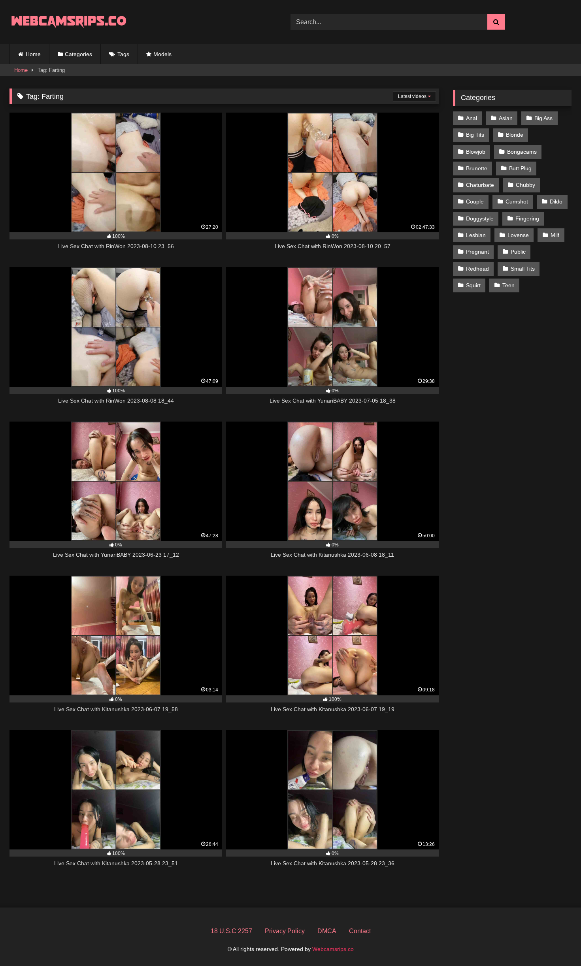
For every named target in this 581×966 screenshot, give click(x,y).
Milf (555, 235)
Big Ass (543, 118)
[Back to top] (556, 942)
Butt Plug (520, 168)
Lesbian (476, 235)
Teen (508, 285)
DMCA (326, 931)
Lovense (518, 235)
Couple (475, 201)
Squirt (473, 285)
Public (518, 252)
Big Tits (475, 135)
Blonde (514, 135)
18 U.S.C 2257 (231, 931)
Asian (506, 118)
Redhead (477, 269)
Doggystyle (480, 218)
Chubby (525, 185)
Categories (78, 54)
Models (162, 54)
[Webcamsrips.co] (68, 22)
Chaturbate (480, 185)
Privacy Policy (285, 931)
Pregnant (477, 252)
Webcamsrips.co (333, 949)
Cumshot (517, 201)
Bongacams (522, 152)
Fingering (527, 218)
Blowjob (475, 152)
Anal (471, 118)
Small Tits (523, 269)
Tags (123, 54)
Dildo (556, 201)
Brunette (476, 168)
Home (33, 54)
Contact (360, 931)
